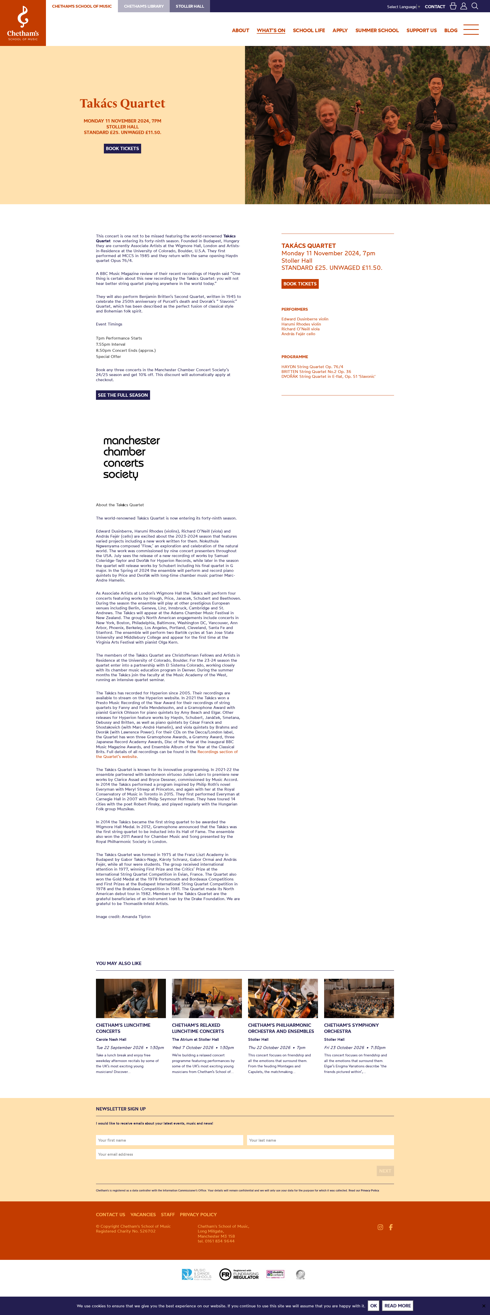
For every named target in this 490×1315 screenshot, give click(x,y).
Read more (398, 1306)
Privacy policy (198, 1214)
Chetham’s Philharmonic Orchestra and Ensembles (281, 1028)
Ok (373, 1306)
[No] (483, 1305)
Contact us (110, 1214)
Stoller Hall (190, 6)
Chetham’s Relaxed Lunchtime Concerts (198, 1028)
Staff (168, 1214)
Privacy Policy (370, 1190)
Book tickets (122, 148)
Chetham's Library (144, 6)
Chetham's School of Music (23, 23)
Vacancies (143, 1214)
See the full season (123, 395)
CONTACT (435, 6)
